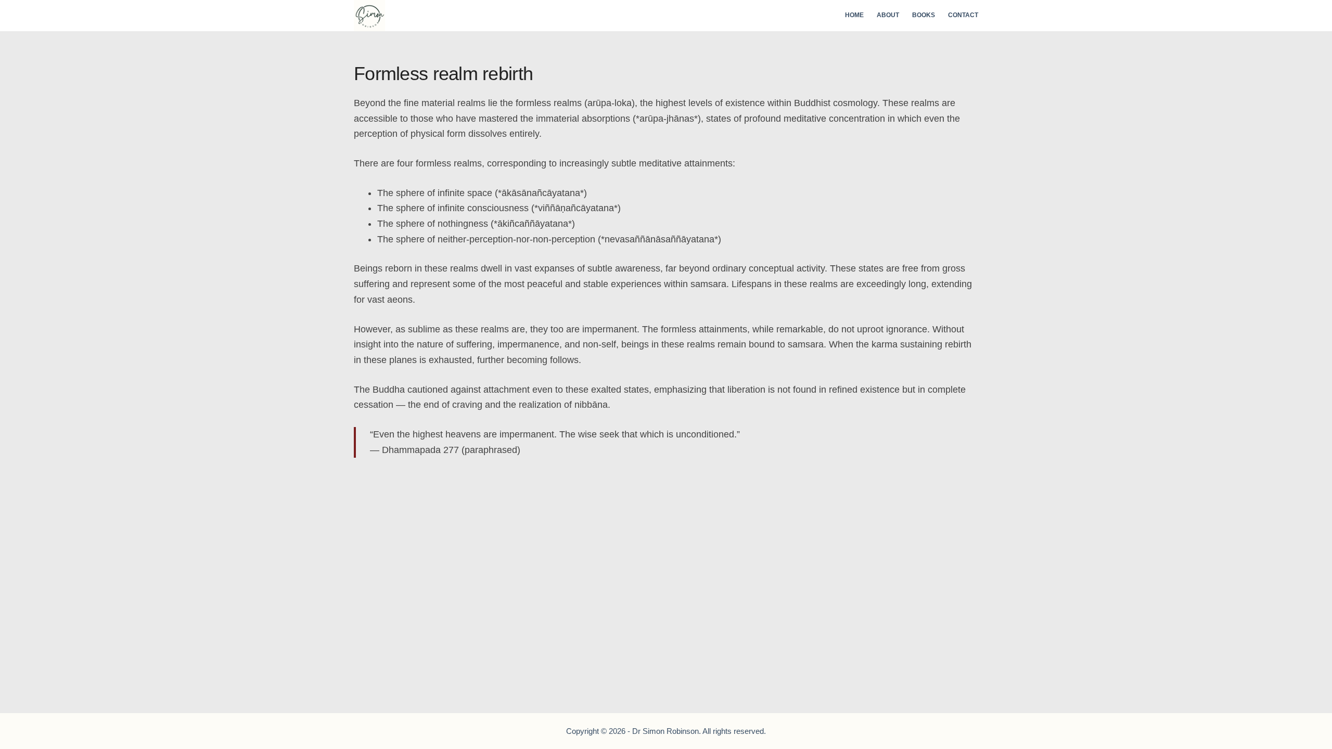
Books (923, 15)
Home (854, 15)
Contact (963, 15)
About (888, 15)
